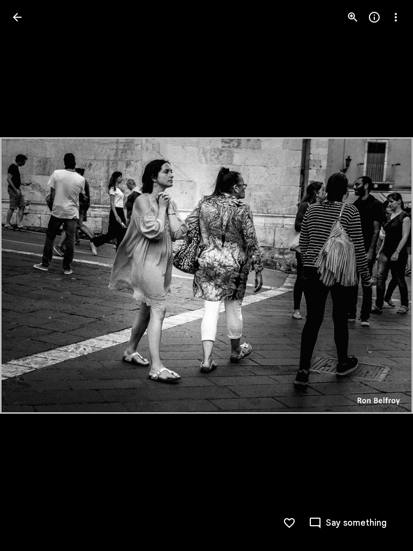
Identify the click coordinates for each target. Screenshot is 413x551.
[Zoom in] (353, 17)
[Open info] (374, 17)
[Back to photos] (17, 17)
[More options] (396, 17)
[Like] (289, 523)
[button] (30, 275)
